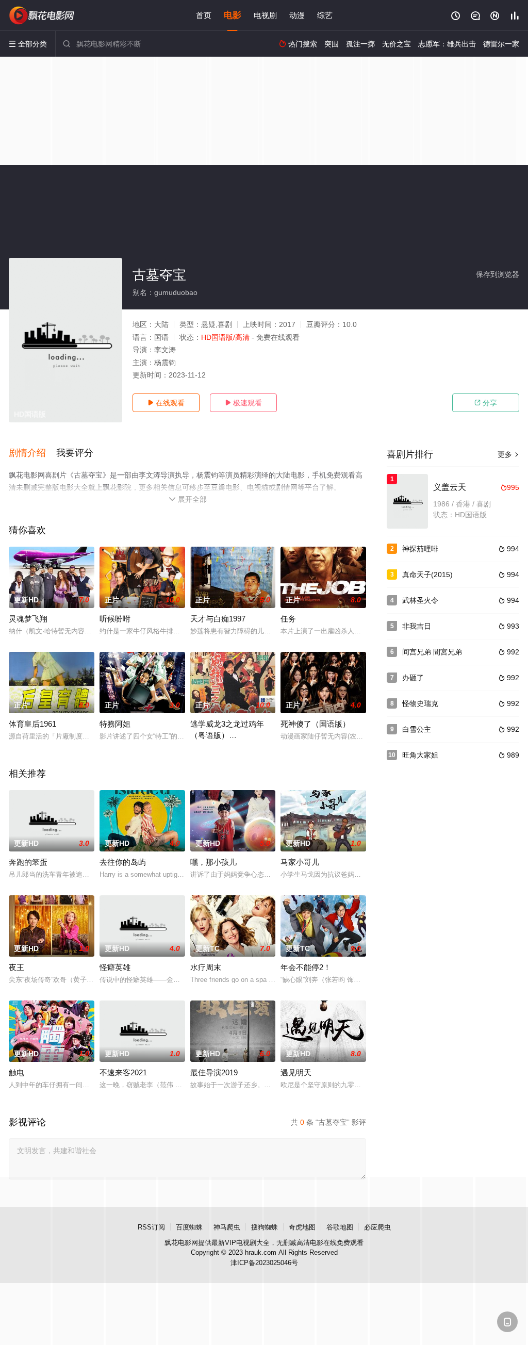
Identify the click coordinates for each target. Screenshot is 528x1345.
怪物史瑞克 (420, 703)
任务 (288, 618)
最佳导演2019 (214, 1072)
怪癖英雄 (115, 967)
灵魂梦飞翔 (28, 618)
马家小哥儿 (299, 862)
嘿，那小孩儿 (213, 862)
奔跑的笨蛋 (28, 862)
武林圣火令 (420, 600)
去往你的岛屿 (123, 862)
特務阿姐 (115, 723)
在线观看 (166, 403)
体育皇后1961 (32, 723)
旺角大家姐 (420, 755)
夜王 (16, 967)
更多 (508, 454)
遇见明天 (295, 1072)
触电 (16, 1072)
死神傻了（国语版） (315, 723)
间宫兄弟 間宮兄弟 (432, 652)
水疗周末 (205, 967)
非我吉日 (416, 626)
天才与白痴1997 (217, 618)
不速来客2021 (123, 1072)
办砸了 (413, 678)
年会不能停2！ (305, 967)
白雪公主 (416, 729)
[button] (32, 453)
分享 (485, 403)
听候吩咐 (115, 618)
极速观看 (243, 403)
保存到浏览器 (497, 274)
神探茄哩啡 (420, 549)
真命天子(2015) (427, 574)
